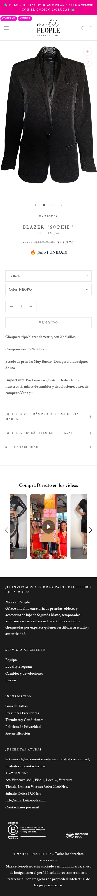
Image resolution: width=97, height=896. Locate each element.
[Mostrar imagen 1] (44, 205)
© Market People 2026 (33, 854)
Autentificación (17, 733)
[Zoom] (87, 51)
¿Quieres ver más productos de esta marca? (42, 416)
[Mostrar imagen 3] (53, 205)
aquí (30, 392)
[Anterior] (35, 205)
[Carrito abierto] (91, 28)
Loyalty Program (18, 666)
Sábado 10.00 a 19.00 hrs (23, 793)
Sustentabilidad (22, 447)
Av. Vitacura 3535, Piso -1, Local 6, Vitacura (39, 779)
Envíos (10, 680)
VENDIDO (48, 323)
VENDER (25, 18)
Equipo (11, 659)
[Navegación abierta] (6, 28)
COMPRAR (8, 18)
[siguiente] (61, 205)
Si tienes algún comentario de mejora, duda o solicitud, (47, 759)
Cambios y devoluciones (24, 673)
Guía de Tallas (16, 706)
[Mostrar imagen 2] (49, 205)
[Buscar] (83, 28)
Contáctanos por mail (22, 807)
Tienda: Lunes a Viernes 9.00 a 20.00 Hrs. (36, 786)
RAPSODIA (48, 216)
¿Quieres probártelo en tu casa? (39, 433)
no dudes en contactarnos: (25, 766)
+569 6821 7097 (16, 772)
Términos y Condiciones (24, 719)
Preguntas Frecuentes (22, 713)
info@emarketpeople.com (25, 800)
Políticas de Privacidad (23, 726)
